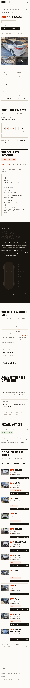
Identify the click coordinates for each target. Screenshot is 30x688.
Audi (24, 671)
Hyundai (4, 671)
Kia (22, 9)
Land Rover (17, 673)
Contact (23, 2)
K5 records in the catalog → (11, 644)
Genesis (4, 673)
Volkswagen (10, 673)
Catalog (17, 2)
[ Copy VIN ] (15, 135)
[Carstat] (6, 2)
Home (13, 2)
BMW (20, 671)
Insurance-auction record (10, 9)
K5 (26, 9)
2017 (4, 10)
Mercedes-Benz (14, 671)
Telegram (21, 683)
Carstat (4, 676)
